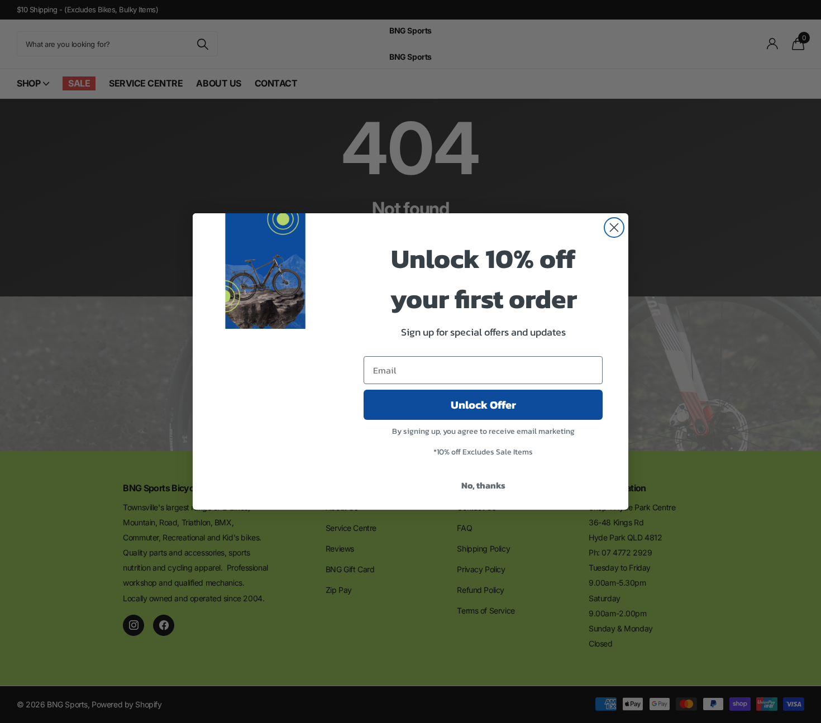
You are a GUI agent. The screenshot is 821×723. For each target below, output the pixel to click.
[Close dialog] (614, 227)
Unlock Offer (483, 404)
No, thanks (483, 485)
